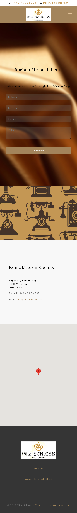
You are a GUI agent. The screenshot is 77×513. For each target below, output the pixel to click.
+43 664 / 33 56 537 (25, 2)
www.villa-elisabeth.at (38, 478)
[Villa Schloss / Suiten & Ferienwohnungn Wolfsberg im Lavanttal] (38, 14)
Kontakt (38, 468)
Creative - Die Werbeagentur (52, 505)
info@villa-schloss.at (55, 2)
